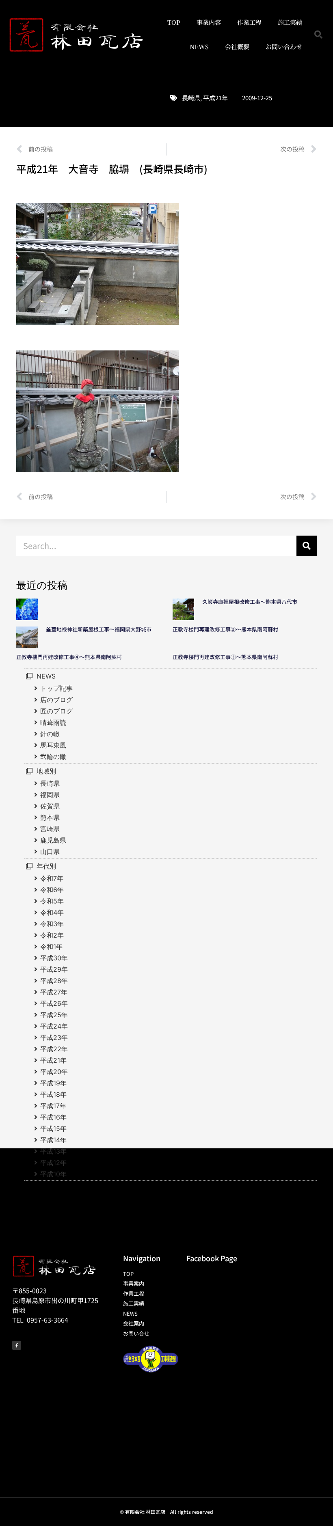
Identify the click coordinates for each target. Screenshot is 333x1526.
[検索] (306, 546)
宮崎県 (50, 829)
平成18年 (53, 1094)
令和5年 (52, 901)
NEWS (199, 46)
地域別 (46, 771)
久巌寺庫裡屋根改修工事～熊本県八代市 (249, 601)
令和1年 (51, 946)
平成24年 (54, 1026)
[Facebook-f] (16, 1345)
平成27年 (53, 992)
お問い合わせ (284, 46)
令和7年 (51, 878)
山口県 (50, 851)
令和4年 (52, 912)
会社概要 (237, 46)
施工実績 (290, 22)
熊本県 (50, 817)
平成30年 (54, 958)
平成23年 (54, 1037)
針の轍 (50, 734)
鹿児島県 (53, 840)
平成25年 (54, 1015)
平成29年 (54, 969)
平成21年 (215, 97)
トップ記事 (56, 688)
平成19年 (53, 1083)
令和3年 (52, 924)
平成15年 (53, 1128)
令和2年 (52, 935)
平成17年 (53, 1106)
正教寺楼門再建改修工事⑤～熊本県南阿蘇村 (225, 629)
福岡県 (50, 795)
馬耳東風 (53, 745)
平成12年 (53, 1163)
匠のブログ (56, 711)
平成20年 (54, 1072)
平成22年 (54, 1049)
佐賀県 (50, 806)
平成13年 (53, 1151)
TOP (173, 22)
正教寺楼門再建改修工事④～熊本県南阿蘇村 (69, 657)
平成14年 (53, 1140)
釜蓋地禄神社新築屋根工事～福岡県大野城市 (98, 629)
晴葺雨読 (53, 722)
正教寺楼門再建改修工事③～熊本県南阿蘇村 (225, 657)
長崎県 (191, 97)
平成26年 (54, 1003)
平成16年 (53, 1117)
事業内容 (209, 22)
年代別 (46, 866)
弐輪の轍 (53, 756)
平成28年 (54, 981)
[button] (318, 34)
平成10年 (53, 1174)
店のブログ (56, 700)
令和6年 (52, 890)
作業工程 (249, 22)
